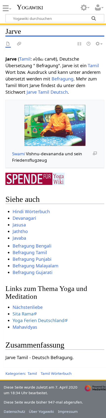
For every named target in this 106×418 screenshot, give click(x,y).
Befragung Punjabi (32, 259)
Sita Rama (23, 314)
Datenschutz (14, 411)
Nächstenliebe (28, 307)
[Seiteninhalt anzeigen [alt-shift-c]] (8, 44)
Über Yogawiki (41, 411)
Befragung (62, 79)
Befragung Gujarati (33, 272)
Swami (18, 154)
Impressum (68, 411)
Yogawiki (30, 7)
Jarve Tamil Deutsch (47, 92)
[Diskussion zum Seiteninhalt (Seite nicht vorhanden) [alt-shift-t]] (19, 44)
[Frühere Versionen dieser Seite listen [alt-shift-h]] (88, 44)
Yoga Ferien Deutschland (38, 320)
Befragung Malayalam (35, 266)
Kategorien (15, 373)
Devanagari (24, 218)
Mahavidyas (25, 327)
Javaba (19, 238)
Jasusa (19, 225)
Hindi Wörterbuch (31, 211)
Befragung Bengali (32, 246)
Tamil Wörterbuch (56, 373)
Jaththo (20, 231)
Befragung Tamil (30, 252)
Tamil (25, 59)
